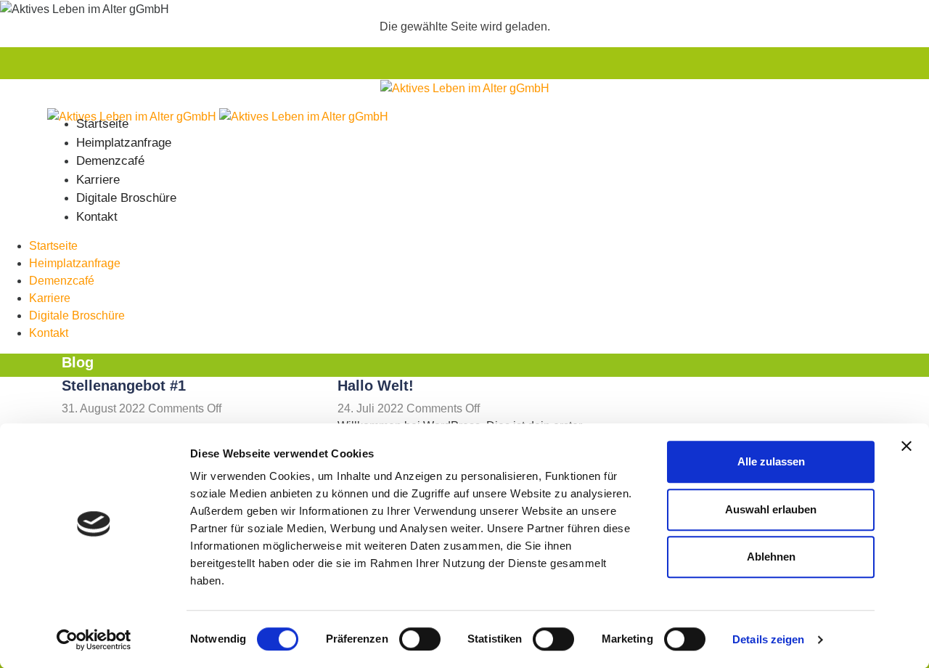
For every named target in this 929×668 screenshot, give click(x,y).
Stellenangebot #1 (124, 386)
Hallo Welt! (375, 386)
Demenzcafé (110, 161)
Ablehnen (771, 556)
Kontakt (97, 217)
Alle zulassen (771, 461)
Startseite (102, 124)
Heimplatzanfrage (123, 143)
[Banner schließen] (906, 446)
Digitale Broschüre (126, 198)
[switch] (420, 639)
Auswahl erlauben (771, 509)
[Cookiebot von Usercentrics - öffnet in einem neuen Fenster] (93, 640)
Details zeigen (768, 639)
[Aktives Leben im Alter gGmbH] (464, 87)
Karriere (98, 180)
